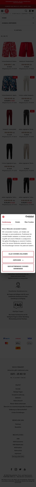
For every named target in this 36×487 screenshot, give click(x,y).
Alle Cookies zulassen (18, 254)
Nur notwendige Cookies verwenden (18, 267)
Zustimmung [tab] (6, 222)
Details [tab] (17, 222)
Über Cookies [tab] (29, 222)
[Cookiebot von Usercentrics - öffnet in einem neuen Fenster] (25, 217)
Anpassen (17, 260)
